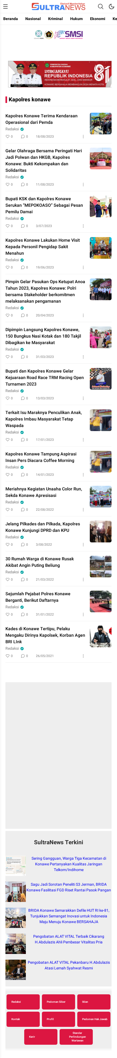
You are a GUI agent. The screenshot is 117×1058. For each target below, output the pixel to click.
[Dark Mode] (111, 6)
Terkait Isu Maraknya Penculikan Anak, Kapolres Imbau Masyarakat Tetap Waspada (43, 419)
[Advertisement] (58, 758)
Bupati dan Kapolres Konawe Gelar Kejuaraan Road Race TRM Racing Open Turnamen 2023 (44, 377)
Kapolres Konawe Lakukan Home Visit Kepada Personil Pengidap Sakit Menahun (42, 247)
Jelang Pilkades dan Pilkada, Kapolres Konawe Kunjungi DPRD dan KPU (42, 527)
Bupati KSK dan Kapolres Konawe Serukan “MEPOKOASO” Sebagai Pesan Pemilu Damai (44, 205)
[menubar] (5, 6)
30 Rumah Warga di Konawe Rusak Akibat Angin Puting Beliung (39, 562)
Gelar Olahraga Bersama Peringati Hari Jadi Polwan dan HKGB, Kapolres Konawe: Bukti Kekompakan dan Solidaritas (43, 161)
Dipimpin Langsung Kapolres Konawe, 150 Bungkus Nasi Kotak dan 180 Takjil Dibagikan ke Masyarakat (43, 336)
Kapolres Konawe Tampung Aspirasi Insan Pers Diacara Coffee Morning (40, 457)
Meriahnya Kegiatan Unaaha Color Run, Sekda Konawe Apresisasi (43, 492)
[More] (83, 136)
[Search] (100, 6)
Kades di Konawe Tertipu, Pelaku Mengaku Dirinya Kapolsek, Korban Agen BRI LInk (45, 635)
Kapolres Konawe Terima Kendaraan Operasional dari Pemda (41, 119)
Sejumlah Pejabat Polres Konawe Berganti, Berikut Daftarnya (37, 597)
